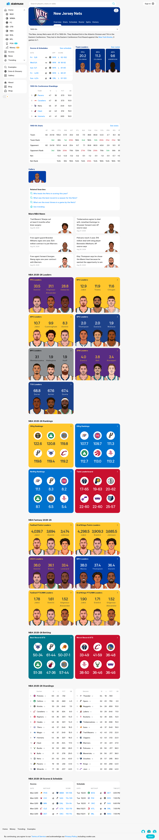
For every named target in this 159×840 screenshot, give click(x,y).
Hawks (39, 722)
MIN (45, 803)
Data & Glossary (15, 71)
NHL (12, 35)
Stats (65, 22)
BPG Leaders (35, 350)
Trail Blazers (88, 732)
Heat (40, 111)
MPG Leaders (82, 559)
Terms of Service (38, 836)
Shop (10, 90)
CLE (45, 808)
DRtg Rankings (83, 426)
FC (11, 22)
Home (5, 829)
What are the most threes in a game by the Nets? (54, 202)
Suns (85, 727)
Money (12, 47)
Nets (39, 758)
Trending (21, 829)
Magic (39, 732)
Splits (88, 22)
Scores (11, 51)
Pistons (40, 696)
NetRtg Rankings (37, 471)
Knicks (39, 706)
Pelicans (86, 748)
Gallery (11, 75)
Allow (150, 836)
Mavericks (87, 753)
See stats (114, 125)
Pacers (41, 95)
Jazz (85, 769)
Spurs (85, 701)
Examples (12, 67)
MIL (92, 813)
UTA (61, 808)
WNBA (12, 18)
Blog (10, 86)
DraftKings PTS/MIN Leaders (89, 592)
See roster (115, 47)
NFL (11, 39)
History (95, 22)
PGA (12, 43)
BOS (93, 793)
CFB (11, 26)
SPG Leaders (82, 316)
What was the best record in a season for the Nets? (55, 198)
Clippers (86, 737)
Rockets (86, 716)
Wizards (40, 769)
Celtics (40, 701)
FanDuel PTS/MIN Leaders (41, 592)
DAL (61, 803)
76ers (39, 727)
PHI (92, 798)
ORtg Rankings (36, 426)
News (10, 56)
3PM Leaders (82, 350)
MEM (62, 793)
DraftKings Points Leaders (88, 525)
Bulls (39, 753)
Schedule (73, 22)
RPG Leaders (82, 279)
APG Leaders (36, 316)
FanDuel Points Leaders (40, 525)
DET (45, 813)
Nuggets (87, 706)
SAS (61, 798)
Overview (57, 22)
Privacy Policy (71, 836)
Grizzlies (86, 758)
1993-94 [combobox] (33, 29)
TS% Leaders (36, 384)
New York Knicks (105, 37)
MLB (12, 14)
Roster (81, 22)
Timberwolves (89, 722)
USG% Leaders (36, 559)
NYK (54, 57)
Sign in (148, 3)
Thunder (86, 696)
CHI (45, 798)
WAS (109, 813)
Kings (85, 764)
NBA (12, 31)
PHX (45, 793)
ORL (54, 78)
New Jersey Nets (68, 13)
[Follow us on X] (155, 832)
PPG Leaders (35, 279)
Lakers (86, 711)
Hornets (41, 116)
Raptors (40, 716)
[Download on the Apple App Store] (143, 831)
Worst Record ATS (85, 637)
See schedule (65, 48)
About (11, 82)
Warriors (86, 743)
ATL (93, 808)
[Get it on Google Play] (149, 831)
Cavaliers (42, 100)
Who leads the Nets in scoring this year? (50, 193)
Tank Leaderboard (85, 471)
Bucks (39, 748)
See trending (39, 206)
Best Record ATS (37, 637)
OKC (61, 813)
